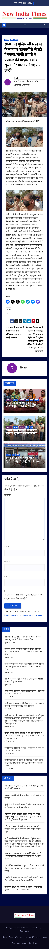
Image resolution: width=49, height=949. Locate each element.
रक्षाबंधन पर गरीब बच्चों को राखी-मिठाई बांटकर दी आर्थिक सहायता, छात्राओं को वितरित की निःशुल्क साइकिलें (23, 856)
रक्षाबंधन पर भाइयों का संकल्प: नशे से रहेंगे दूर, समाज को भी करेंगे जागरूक (23, 406)
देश (12, 40)
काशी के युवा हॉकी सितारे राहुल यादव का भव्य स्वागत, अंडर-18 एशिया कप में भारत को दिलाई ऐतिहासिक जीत (24, 667)
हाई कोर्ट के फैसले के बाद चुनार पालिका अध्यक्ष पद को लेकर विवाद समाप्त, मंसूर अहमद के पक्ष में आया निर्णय (24, 868)
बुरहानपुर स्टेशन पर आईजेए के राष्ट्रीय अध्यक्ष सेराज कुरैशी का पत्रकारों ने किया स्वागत (23, 888)
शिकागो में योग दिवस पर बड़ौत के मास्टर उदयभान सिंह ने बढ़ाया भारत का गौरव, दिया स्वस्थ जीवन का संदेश (23, 652)
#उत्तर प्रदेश (34, 81)
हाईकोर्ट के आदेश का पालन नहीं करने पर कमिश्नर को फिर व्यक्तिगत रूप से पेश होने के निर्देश (24, 879)
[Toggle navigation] (25, 25)
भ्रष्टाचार (38, 937)
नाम (6, 547)
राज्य (16, 40)
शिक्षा (13, 943)
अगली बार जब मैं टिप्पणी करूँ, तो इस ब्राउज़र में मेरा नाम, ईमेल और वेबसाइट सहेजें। (23, 597)
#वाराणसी (25, 85)
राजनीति (31, 937)
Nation (9, 400)
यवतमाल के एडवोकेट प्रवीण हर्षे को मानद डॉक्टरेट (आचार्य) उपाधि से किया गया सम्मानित (23, 638)
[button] (45, 25)
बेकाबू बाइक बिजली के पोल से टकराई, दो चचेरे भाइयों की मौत (21, 432)
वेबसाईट (7, 576)
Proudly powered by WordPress (17, 928)
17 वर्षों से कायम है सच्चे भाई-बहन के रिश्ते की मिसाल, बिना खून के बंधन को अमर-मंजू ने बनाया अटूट (22, 829)
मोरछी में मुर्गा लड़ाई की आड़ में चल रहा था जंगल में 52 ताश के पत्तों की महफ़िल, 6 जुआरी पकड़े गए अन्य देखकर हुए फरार (24, 736)
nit (17, 78)
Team (11, 937)
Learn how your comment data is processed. (24, 615)
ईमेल (7, 561)
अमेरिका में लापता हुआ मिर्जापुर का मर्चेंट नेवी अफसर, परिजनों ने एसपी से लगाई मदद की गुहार (24, 704)
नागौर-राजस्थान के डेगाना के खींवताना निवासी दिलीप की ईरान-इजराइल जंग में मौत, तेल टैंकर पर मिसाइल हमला (24, 763)
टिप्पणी (7, 495)
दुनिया (16, 937)
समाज (36, 400)
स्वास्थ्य (24, 943)
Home (5, 937)
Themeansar (24, 931)
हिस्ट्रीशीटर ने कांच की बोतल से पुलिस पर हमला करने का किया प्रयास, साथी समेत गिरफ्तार (21, 461)
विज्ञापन (35, 943)
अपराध (7, 40)
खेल (30, 943)
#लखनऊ (17, 85)
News (16, 400)
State (22, 400)
